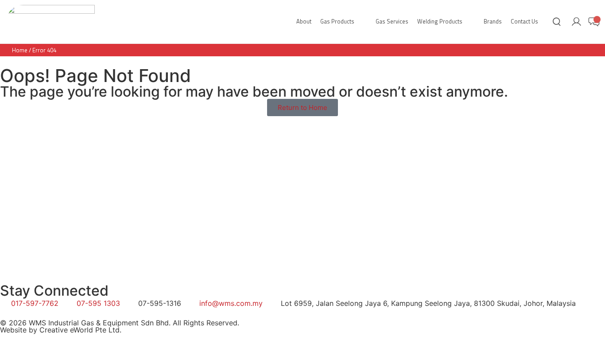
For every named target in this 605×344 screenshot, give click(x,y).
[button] (343, 22)
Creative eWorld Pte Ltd (79, 329)
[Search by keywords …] (557, 23)
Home (19, 50)
